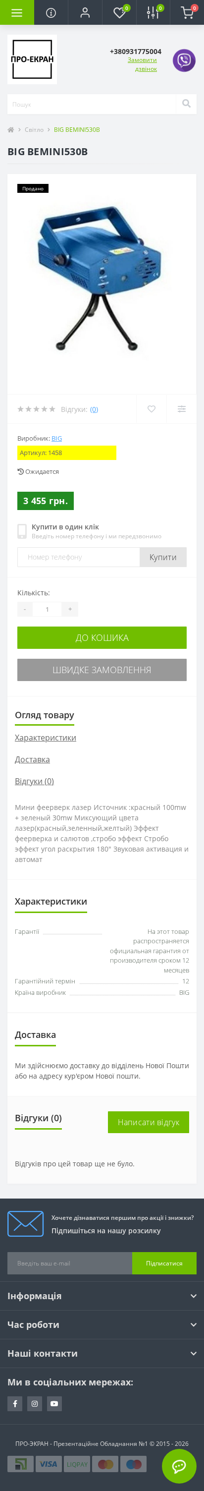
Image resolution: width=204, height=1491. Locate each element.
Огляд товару (44, 715)
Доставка (32, 759)
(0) (94, 409)
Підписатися (164, 1263)
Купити (163, 557)
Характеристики (45, 737)
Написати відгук (149, 1122)
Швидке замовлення (102, 670)
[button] (85, 12)
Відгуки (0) (34, 781)
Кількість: (33, 592)
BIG (56, 438)
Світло (34, 129)
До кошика (102, 637)
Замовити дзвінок (142, 64)
